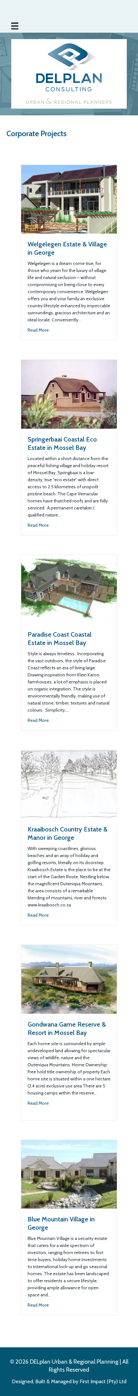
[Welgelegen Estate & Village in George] (69, 199)
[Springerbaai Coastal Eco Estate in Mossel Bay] (69, 394)
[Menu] (15, 26)
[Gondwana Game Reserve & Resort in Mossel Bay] (69, 979)
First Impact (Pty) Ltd (103, 1382)
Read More (38, 330)
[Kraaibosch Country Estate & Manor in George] (69, 784)
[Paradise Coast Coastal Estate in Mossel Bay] (69, 589)
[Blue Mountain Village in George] (69, 1174)
